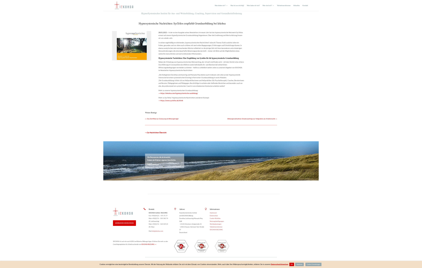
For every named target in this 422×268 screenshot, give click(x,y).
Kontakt (305, 5)
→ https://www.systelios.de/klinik (170, 101)
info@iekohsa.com (157, 231)
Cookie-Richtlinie (215, 218)
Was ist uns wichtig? (237, 5)
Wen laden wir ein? (253, 5)
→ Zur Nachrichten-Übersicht (155, 133)
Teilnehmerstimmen (284, 5)
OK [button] (292, 264)
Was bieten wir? (220, 5)
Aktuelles (296, 5)
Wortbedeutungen (215, 224)
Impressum (213, 213)
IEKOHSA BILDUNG (216, 229)
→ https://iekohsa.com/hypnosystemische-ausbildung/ (178, 93)
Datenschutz (214, 216)
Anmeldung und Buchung (124, 223)
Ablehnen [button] (299, 264)
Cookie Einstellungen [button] (313, 264)
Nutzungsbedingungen (217, 221)
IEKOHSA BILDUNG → (148, 244)
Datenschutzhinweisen (279, 264)
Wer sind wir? (267, 5)
